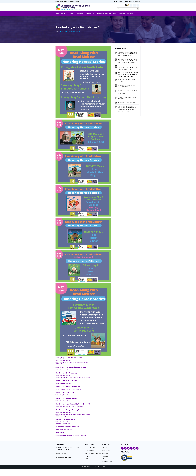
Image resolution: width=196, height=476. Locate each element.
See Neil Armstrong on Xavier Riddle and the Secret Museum (73, 377)
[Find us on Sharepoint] (137, 448)
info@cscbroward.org (64, 457)
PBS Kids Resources (61, 364)
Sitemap (88, 459)
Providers (80, 13)
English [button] (57, 1)
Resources (106, 450)
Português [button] (71, 1)
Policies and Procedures (126, 13)
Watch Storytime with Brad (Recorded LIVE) (68, 389)
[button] (126, 5)
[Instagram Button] (125, 448)
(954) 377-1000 (62, 453)
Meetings (137, 1)
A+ (138, 5)
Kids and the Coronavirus (126, 102)
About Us (64, 13)
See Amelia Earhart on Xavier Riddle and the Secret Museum (73, 362)
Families (72, 13)
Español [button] (77, 1)
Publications (100, 13)
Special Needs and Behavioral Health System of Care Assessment (128, 92)
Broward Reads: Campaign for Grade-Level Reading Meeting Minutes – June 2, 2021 (128, 68)
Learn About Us (91, 447)
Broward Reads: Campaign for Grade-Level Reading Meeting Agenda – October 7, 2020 (128, 74)
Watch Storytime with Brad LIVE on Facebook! (69, 406)
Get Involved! (90, 13)
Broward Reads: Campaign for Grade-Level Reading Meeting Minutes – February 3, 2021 (128, 61)
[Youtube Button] (134, 448)
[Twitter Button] (128, 448)
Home (58, 13)
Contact (131, 1)
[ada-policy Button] (126, 457)
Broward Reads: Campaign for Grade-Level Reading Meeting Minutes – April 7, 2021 (128, 54)
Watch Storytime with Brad (63, 360)
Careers (126, 1)
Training (120, 1)
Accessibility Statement (93, 453)
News (115, 1)
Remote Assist (107, 461)
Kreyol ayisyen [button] (63, 1)
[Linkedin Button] (131, 448)
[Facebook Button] (122, 448)
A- (131, 5)
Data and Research (110, 13)
